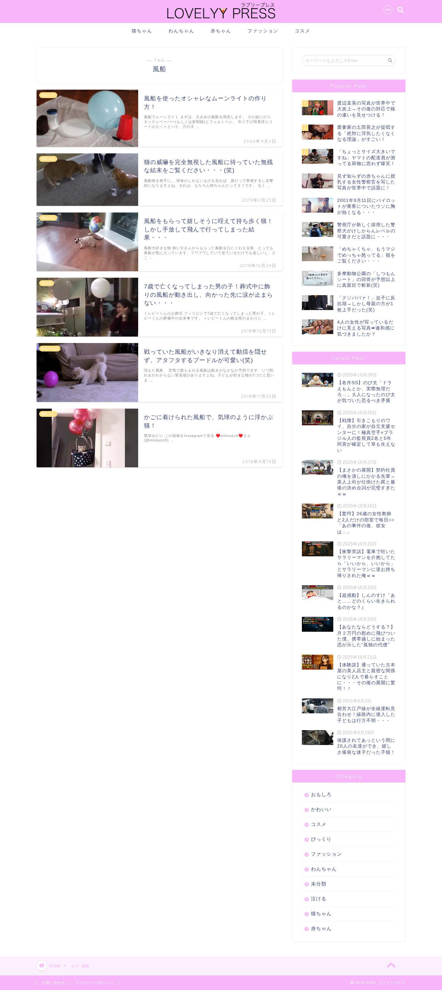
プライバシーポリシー (94, 982)
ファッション (263, 31)
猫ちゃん (142, 31)
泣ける (318, 898)
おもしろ (321, 794)
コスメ (302, 31)
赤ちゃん (221, 31)
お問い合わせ (53, 982)
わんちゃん (181, 31)
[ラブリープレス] (221, 20)
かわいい (321, 809)
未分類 (318, 883)
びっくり (321, 839)
